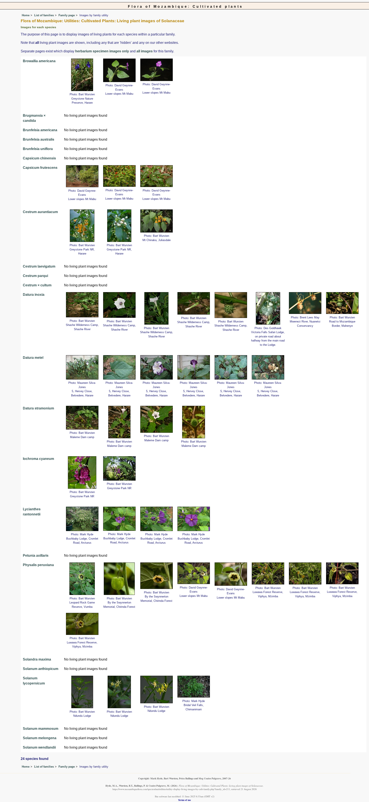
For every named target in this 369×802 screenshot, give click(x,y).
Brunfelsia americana (40, 130)
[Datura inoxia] (82, 304)
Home (25, 15)
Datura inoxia (33, 294)
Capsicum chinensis (39, 158)
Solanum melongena (39, 738)
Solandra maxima (37, 659)
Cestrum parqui (35, 276)
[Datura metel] (82, 367)
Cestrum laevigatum (39, 266)
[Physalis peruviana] (82, 578)
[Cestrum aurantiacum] (82, 225)
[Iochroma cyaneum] (82, 472)
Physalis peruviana (38, 565)
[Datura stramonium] (82, 417)
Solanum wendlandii (39, 747)
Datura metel (33, 357)
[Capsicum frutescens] (82, 176)
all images (144, 51)
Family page (67, 15)
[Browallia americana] (82, 74)
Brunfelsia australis (38, 139)
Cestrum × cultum (37, 285)
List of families (44, 15)
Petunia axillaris (35, 555)
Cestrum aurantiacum (40, 212)
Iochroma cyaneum (38, 459)
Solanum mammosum (40, 728)
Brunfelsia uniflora (38, 149)
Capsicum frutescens (40, 167)
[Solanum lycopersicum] (82, 691)
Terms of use (184, 800)
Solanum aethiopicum (40, 669)
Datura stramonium (38, 408)
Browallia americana (39, 61)
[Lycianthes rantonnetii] (82, 518)
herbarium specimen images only (102, 51)
